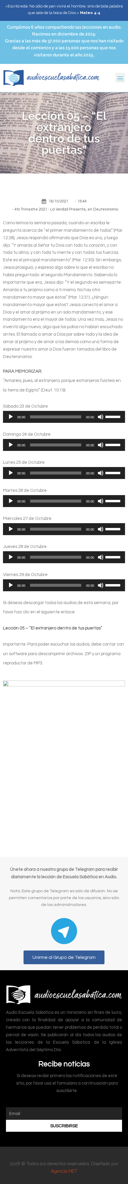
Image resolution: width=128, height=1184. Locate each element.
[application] (64, 417)
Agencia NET (64, 1171)
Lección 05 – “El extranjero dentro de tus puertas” (52, 628)
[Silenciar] (101, 417)
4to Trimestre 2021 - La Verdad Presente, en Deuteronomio (66, 209)
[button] (120, 78)
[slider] (113, 416)
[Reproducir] (11, 417)
